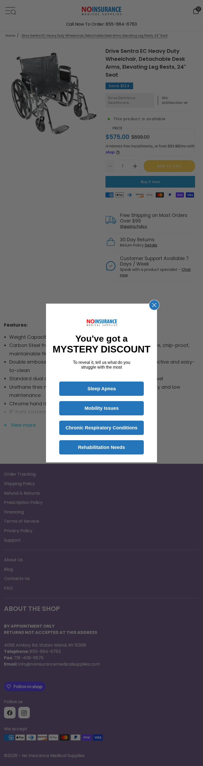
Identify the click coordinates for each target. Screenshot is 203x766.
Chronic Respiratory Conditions (101, 427)
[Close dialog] (154, 305)
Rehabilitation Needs (101, 447)
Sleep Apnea (101, 388)
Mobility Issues (102, 408)
